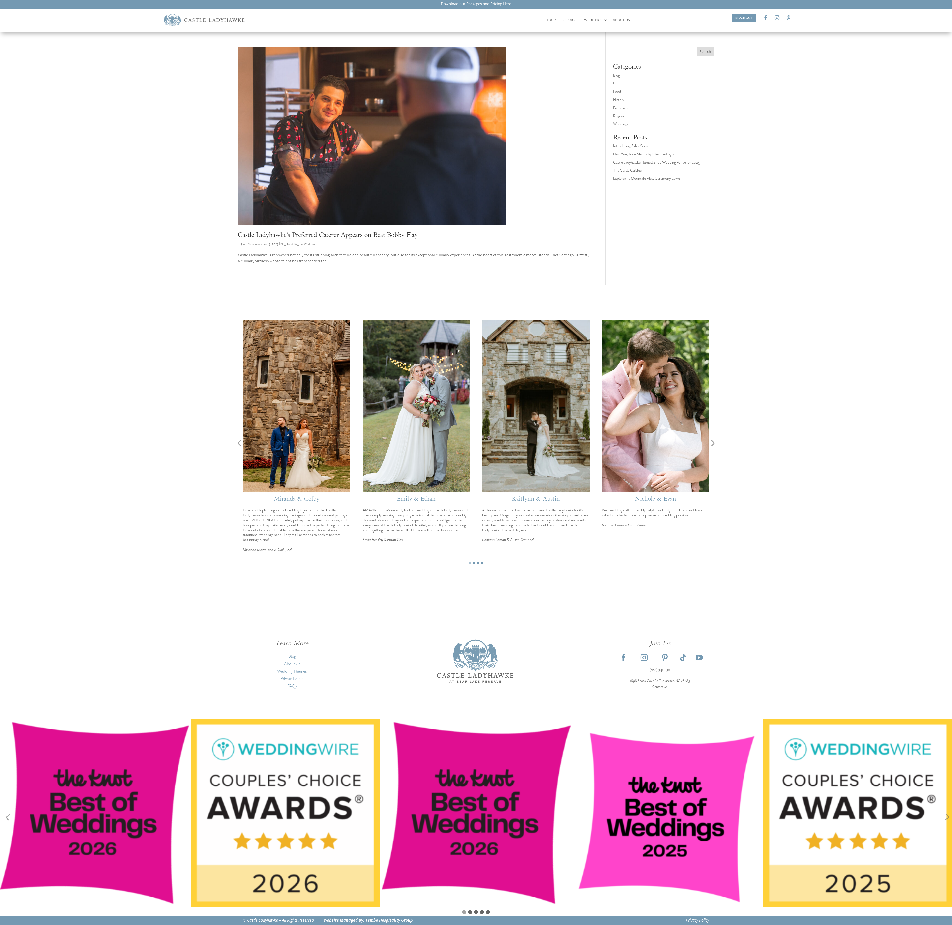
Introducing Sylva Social (631, 146)
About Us (621, 19)
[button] (239, 443)
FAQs (292, 686)
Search (705, 51)
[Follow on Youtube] (699, 658)
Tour (551, 19)
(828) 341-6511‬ (660, 670)
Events (618, 83)
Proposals (620, 108)
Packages (570, 19)
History (618, 100)
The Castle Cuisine (627, 170)
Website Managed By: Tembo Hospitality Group (368, 920)
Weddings (593, 19)
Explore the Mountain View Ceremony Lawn (646, 178)
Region (298, 244)
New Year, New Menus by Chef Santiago (643, 154)
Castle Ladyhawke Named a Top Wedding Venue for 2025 (656, 162)
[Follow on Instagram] (777, 18)
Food (290, 244)
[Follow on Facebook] (766, 18)
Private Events (292, 678)
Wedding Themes (292, 671)
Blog (283, 244)
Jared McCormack (251, 244)
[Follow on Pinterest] (788, 18)
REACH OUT (743, 18)
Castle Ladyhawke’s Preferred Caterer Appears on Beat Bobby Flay (328, 235)
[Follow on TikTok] (683, 658)
